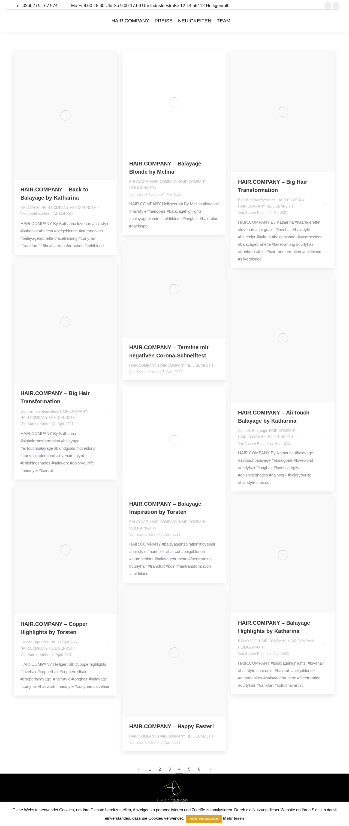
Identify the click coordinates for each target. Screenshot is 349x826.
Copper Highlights (34, 642)
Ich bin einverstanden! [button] (204, 818)
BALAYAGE (29, 208)
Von (34, 214)
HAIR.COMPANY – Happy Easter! (171, 726)
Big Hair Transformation (256, 200)
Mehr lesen (233, 818)
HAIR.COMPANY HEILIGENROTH (68, 208)
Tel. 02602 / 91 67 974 (36, 5)
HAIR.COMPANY (163, 182)
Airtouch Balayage (252, 431)
